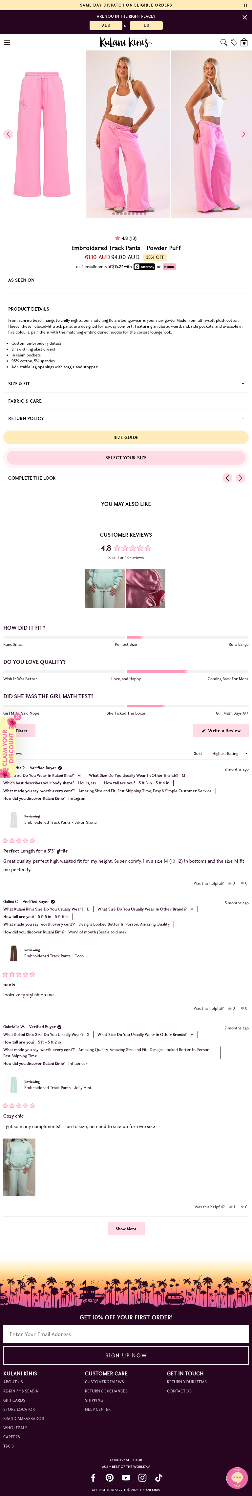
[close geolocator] (245, 17)
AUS (106, 25)
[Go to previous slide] (8, 134)
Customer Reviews (104, 1381)
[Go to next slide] (244, 134)
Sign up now (126, 1355)
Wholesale (15, 1427)
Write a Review (228, 732)
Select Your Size (126, 458)
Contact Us (179, 1391)
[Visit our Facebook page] (93, 1478)
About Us (13, 1381)
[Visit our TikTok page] (159, 1478)
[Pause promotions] (245, 5)
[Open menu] (7, 42)
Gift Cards (14, 1400)
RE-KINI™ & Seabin (21, 1391)
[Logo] (126, 42)
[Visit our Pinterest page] (110, 1478)
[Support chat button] (237, 1478)
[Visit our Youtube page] (126, 1478)
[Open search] (223, 42)
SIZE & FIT (19, 384)
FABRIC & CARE (25, 401)
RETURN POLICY (26, 418)
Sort (198, 753)
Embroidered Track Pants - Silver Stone (60, 822)
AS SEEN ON (21, 280)
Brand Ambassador (23, 1418)
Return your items (187, 1381)
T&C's (8, 1446)
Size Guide (126, 437)
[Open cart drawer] (245, 42)
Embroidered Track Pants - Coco (54, 955)
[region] (126, 588)
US (146, 25)
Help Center (98, 1409)
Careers (11, 1436)
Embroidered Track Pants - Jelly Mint (58, 1087)
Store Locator (19, 1409)
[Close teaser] (17, 717)
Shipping (94, 1400)
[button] (105, 588)
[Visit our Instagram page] (142, 1478)
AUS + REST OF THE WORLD (123, 1467)
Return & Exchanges (106, 1391)
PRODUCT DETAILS (28, 309)
